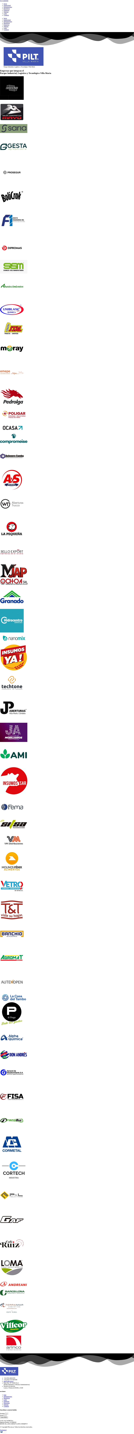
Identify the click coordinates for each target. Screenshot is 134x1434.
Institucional (7, 5)
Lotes (5, 13)
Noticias (6, 12)
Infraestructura (8, 7)
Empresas (6, 10)
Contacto (6, 15)
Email (2, 1415)
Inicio (5, 4)
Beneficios (7, 9)
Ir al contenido (4, 1)
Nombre (2, 1413)
